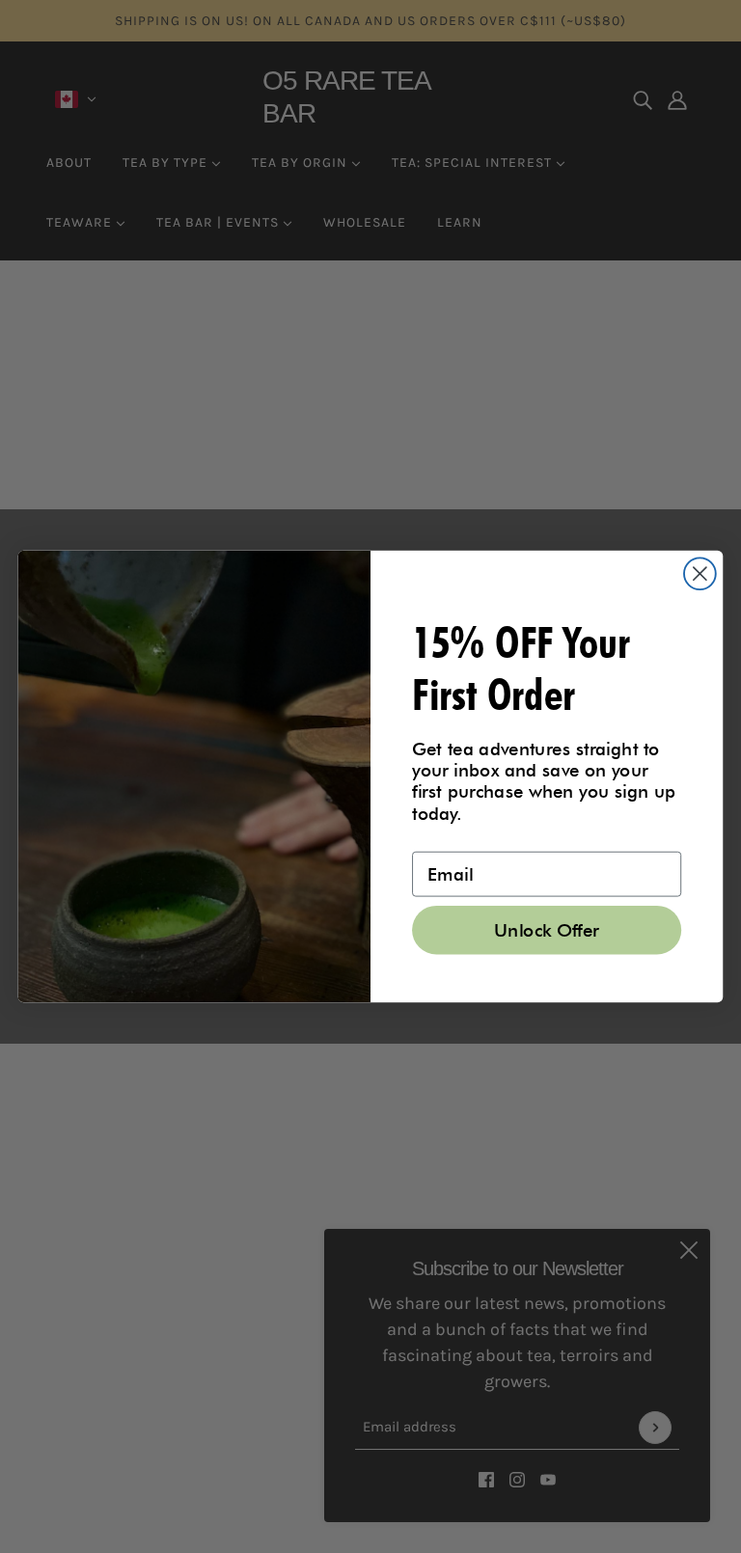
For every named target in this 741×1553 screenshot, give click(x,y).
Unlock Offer (546, 929)
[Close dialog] (700, 573)
